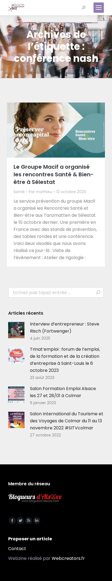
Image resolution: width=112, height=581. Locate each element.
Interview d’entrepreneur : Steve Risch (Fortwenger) (64, 327)
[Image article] (16, 330)
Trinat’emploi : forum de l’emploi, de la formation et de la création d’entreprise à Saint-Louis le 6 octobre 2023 (65, 360)
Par (40, 191)
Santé (19, 191)
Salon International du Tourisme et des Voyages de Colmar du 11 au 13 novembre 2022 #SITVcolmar (66, 421)
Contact (17, 548)
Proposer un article (30, 539)
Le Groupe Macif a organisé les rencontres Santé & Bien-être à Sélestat (54, 174)
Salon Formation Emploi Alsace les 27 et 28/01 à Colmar (63, 392)
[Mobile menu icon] (99, 7)
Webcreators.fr (68, 558)
